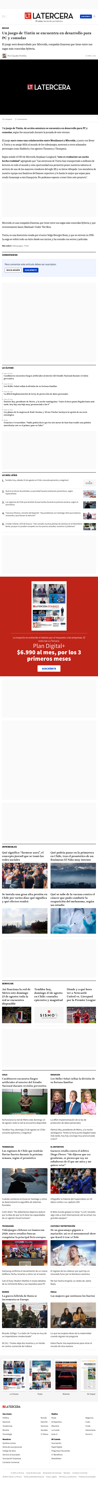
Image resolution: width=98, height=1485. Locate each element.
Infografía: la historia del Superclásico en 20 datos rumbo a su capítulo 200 (71, 1200)
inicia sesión (13, 270)
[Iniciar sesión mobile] (94, 16)
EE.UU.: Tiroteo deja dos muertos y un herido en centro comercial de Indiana (23, 1345)
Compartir (8, 119)
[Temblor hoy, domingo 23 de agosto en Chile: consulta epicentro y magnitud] (49, 1015)
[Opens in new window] (66, 1390)
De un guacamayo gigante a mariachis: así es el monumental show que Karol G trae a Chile (73, 1234)
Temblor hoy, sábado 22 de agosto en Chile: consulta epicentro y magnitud (36, 480)
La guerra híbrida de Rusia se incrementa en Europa (19, 1298)
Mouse (5, 28)
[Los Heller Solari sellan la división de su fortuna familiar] (73, 1101)
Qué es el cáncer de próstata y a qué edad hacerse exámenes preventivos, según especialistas (39, 492)
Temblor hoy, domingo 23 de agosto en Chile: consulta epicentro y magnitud (48, 995)
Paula (53, 1292)
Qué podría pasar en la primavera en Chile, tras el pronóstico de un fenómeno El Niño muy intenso (72, 856)
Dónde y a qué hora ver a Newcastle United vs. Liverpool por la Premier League (81, 995)
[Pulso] (40, 1390)
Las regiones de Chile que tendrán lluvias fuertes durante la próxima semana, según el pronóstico (41, 503)
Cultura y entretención (63, 1226)
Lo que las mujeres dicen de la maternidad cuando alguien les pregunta (71, 1335)
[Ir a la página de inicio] (49, 16)
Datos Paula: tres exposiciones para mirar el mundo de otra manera (71, 1345)
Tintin (26, 245)
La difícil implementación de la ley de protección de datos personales (36, 394)
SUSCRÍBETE (49, 668)
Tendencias (8, 1147)
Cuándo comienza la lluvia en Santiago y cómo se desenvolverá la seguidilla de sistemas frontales (24, 1202)
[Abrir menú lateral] (4, 16)
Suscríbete (31, 270)
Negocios (55, 1074)
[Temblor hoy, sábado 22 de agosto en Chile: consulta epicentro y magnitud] (89, 483)
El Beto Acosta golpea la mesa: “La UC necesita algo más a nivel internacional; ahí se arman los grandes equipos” (73, 1214)
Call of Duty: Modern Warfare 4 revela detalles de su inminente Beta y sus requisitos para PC (24, 1282)
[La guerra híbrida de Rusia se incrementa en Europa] (24, 1315)
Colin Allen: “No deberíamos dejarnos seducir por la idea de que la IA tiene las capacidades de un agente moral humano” (23, 1214)
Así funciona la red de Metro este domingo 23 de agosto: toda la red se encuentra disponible (16, 996)
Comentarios (22, 119)
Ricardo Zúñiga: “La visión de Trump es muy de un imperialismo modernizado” (24, 1335)
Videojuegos (17, 245)
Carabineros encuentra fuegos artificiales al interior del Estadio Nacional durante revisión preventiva (46, 377)
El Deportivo (57, 1147)
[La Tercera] (14, 1390)
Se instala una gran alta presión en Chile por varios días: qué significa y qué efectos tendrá (24, 898)
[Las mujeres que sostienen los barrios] (73, 1315)
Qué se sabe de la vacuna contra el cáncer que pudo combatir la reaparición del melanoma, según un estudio (73, 900)
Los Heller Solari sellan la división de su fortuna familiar (30, 386)
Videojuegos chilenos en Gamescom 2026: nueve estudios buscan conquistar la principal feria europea (24, 1234)
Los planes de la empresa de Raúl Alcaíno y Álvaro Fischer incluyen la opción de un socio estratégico (45, 413)
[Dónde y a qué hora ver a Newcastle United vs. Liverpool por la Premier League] (81, 1015)
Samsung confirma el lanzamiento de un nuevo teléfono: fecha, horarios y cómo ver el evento (24, 1272)
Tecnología (8, 1226)
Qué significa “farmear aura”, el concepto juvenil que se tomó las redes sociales (23, 856)
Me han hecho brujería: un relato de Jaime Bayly (71, 1282)
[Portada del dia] (49, 629)
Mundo (5, 1292)
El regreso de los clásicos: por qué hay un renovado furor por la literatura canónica (70, 1272)
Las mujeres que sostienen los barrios (73, 1296)
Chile (4, 1074)
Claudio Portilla (18, 55)
